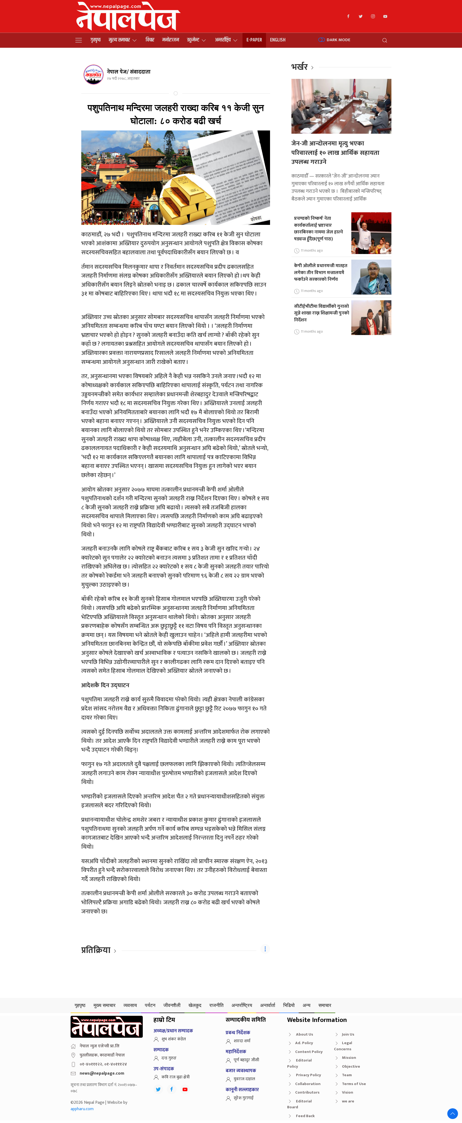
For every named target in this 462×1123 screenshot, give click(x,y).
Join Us (348, 1034)
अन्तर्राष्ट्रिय (223, 40)
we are (348, 1101)
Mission (349, 1057)
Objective (351, 1066)
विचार (150, 40)
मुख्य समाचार (119, 40)
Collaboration (308, 1083)
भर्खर (299, 67)
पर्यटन (150, 1005)
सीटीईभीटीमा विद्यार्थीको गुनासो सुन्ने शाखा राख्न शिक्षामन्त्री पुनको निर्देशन (321, 313)
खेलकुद (194, 1005)
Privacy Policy (308, 1075)
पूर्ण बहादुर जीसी (246, 1060)
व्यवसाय (130, 1005)
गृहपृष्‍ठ (96, 40)
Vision (347, 1092)
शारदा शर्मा (242, 1041)
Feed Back (305, 1116)
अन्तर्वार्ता (267, 1005)
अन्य (306, 1005)
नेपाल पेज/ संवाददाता (129, 71)
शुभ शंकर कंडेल (173, 1039)
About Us (304, 1034)
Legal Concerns (343, 1046)
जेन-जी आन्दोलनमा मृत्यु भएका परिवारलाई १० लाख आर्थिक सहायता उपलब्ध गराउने (335, 152)
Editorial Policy (299, 1063)
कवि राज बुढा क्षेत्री (175, 1077)
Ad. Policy (304, 1043)
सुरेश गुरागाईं (243, 1098)
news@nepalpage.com (102, 1073)
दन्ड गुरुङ (168, 1058)
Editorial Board (299, 1104)
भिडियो (289, 1005)
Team (347, 1075)
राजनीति (216, 1005)
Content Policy (309, 1051)
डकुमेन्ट (193, 40)
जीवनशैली (171, 1005)
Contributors (307, 1092)
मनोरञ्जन (170, 40)
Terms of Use (354, 1083)
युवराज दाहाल (244, 1079)
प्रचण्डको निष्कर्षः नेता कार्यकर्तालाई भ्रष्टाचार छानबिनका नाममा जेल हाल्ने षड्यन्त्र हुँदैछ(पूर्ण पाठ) (318, 228)
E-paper (254, 40)
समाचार (324, 1005)
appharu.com (82, 1109)
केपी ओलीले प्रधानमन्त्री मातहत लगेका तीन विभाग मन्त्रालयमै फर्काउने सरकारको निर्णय (320, 272)
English (278, 40)
